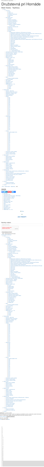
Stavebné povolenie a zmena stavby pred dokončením (16, 173)
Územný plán (10, 29)
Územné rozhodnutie (10, 172)
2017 (9, 108)
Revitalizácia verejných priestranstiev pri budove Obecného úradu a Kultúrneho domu (26, 33)
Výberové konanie (9, 95)
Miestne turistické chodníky (13, 78)
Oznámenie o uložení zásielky (11, 151)
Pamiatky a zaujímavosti (12, 14)
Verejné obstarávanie (10, 94)
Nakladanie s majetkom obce (11, 93)
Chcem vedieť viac (3, 416)
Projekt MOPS (13, 48)
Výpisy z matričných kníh (10, 163)
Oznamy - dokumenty (10, 90)
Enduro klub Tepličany (12, 70)
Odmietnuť (12, 416)
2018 (9, 106)
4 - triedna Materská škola (15, 50)
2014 (9, 111)
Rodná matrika (8, 164)
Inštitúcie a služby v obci (10, 57)
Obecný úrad (6, 381)
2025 (9, 98)
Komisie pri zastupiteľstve (12, 21)
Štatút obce (10, 27)
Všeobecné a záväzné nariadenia (14, 24)
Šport (7, 77)
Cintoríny (7, 160)
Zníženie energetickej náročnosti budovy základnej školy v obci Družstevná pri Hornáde (26, 39)
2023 (9, 101)
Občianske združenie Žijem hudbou (14, 69)
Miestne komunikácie (14, 45)
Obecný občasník (9, 55)
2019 (9, 105)
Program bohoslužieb (10, 182)
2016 (9, 109)
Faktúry (9, 88)
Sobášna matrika (9, 165)
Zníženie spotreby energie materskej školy (18, 38)
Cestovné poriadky (9, 79)
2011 (9, 114)
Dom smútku (13, 42)
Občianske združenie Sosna (13, 67)
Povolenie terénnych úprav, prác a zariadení (14, 174)
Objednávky (8, 116)
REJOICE (12, 43)
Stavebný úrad (6, 396)
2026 (9, 97)
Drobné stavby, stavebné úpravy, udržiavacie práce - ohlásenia (17, 171)
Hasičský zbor (10, 76)
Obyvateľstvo (10, 15)
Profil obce (8, 10)
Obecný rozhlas (9, 158)
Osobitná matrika (9, 167)
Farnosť (9, 58)
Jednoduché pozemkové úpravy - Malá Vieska (14, 51)
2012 (9, 113)
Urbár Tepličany (11, 74)
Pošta (9, 63)
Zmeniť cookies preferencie (6, 234)
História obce (10, 13)
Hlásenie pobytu (9, 157)
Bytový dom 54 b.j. (9, 56)
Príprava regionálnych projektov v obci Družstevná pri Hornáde (22, 37)
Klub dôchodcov (11, 72)
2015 (9, 110)
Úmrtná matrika (9, 166)
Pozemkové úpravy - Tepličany (11, 53)
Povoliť (8, 416)
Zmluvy (9, 87)
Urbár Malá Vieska (11, 73)
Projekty (9, 31)
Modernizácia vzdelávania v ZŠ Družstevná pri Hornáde (21, 32)
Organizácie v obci (9, 65)
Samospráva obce (9, 17)
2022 (9, 102)
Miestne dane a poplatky (10, 156)
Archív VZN (13, 25)
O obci (9, 11)
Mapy (9, 16)
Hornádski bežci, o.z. (12, 71)
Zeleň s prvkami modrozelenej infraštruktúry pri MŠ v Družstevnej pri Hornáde (25, 35)
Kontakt (5, 411)
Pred (1, 419)
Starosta (9, 18)
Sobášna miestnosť (9, 168)
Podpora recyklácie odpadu (15, 46)
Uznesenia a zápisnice (12, 23)
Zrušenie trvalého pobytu (10, 152)
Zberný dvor (13, 41)
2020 (9, 104)
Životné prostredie (9, 159)
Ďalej (9, 419)
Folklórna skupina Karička (13, 66)
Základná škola (11, 59)
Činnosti (9, 86)
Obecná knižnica (11, 64)
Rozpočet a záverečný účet (13, 26)
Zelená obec (13, 40)
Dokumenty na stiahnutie (10, 183)
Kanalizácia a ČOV (9, 81)
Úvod (3, 186)
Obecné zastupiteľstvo (12, 19)
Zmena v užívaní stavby (10, 176)
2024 (9, 100)
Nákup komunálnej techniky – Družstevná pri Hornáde (20, 34)
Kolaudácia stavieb (9, 175)
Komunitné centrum (14, 49)
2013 (9, 112)
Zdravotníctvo (10, 62)
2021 (9, 103)
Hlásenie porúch (9, 82)
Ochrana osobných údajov (10, 153)
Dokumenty (10, 85)
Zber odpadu (8, 80)
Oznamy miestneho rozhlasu (11, 54)
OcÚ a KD (12, 47)
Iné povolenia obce (9, 180)
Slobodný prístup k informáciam (11, 92)
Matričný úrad (6, 388)
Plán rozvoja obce (11, 30)
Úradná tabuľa (7, 186)
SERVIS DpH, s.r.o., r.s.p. (10, 84)
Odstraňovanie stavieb (10, 177)
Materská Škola (11, 61)
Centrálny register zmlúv (12, 132)
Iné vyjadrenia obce (9, 179)
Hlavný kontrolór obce (12, 22)
